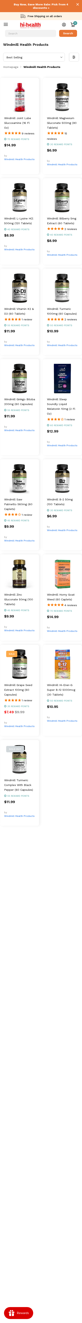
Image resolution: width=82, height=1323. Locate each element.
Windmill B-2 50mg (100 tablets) (60, 502)
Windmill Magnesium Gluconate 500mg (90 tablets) (62, 122)
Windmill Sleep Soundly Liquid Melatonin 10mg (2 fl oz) (61, 406)
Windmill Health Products (19, 159)
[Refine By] (74, 57)
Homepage (10, 66)
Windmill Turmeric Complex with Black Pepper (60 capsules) (18, 785)
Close (77, 4)
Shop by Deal (8, 25)
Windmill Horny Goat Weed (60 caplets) (61, 597)
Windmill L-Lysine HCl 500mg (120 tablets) (18, 221)
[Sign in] (64, 24)
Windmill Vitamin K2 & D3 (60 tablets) (19, 311)
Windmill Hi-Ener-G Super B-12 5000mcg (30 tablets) (61, 689)
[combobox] (30, 33)
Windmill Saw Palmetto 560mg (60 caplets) (18, 504)
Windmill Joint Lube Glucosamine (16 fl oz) (17, 122)
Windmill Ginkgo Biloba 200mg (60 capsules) (19, 402)
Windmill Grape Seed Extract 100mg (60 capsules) (18, 689)
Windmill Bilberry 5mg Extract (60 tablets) (61, 221)
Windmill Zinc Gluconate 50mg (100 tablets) (18, 599)
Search (68, 33)
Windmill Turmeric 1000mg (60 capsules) (62, 311)
